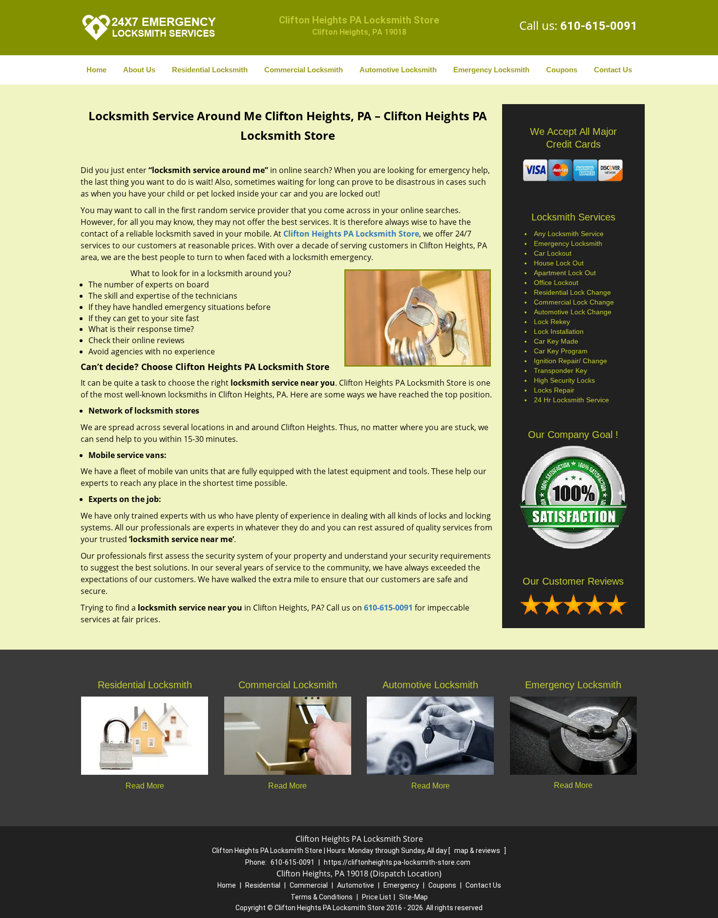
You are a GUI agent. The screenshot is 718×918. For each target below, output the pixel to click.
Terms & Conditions (322, 897)
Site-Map (413, 897)
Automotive (355, 885)
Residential (262, 885)
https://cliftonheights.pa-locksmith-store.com (397, 862)
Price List (376, 897)
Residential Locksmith (210, 70)
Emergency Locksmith (491, 70)
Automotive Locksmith (398, 70)
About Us (139, 70)
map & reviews (478, 850)
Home (96, 70)
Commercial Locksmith (303, 70)
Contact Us (613, 70)
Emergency (401, 885)
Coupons (561, 70)
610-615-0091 (598, 26)
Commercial (309, 885)
